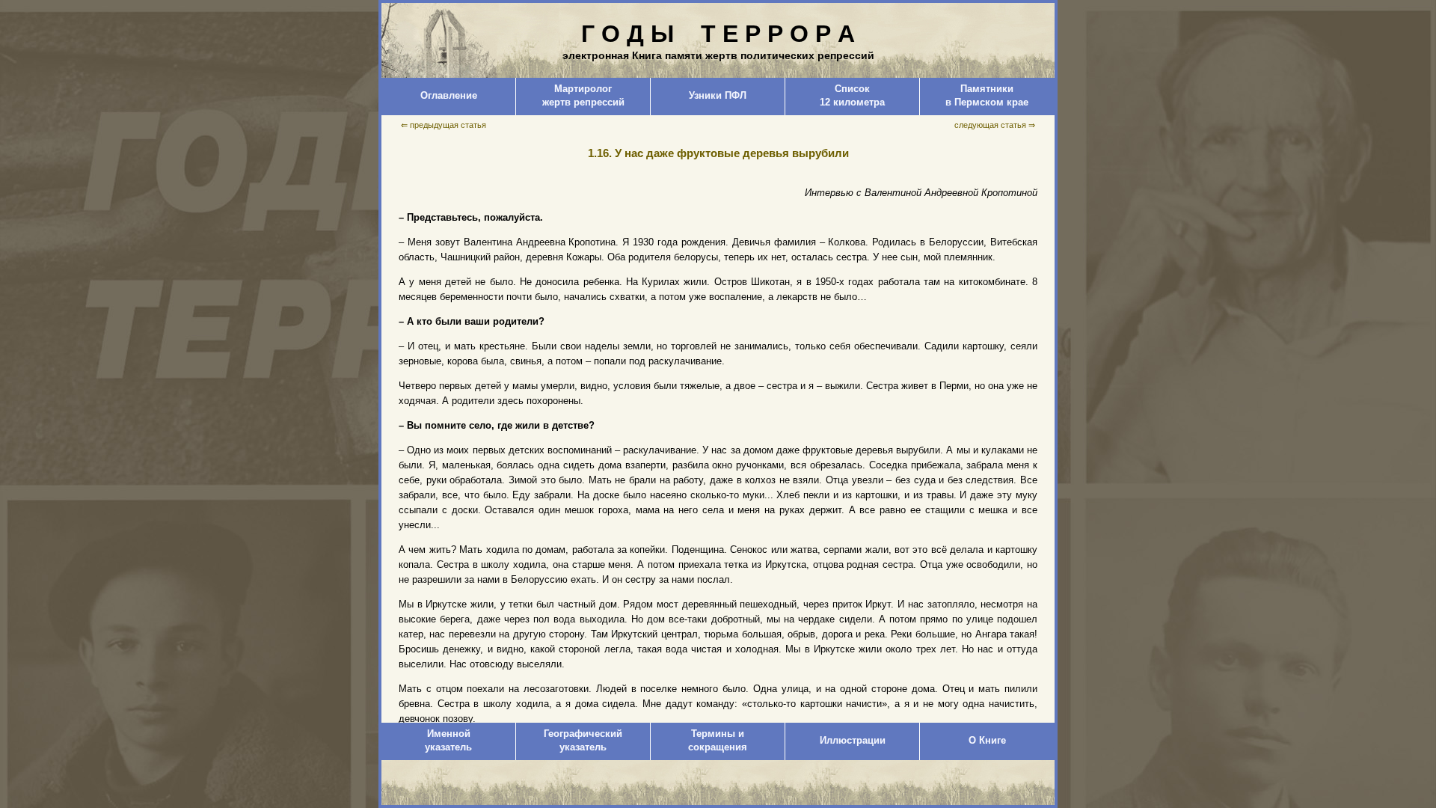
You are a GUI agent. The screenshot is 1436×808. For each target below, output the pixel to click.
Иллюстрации (853, 740)
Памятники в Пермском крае (986, 95)
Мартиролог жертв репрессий (583, 95)
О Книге (987, 740)
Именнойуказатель (448, 740)
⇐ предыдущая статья (443, 124)
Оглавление (448, 95)
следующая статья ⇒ (994, 124)
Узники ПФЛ (717, 95)
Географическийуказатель (583, 740)
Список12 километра (852, 95)
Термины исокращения (717, 740)
